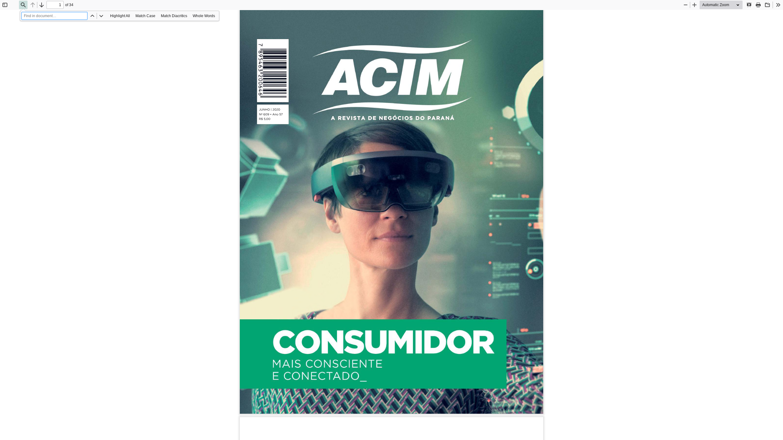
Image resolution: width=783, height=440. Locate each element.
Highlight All (120, 16)
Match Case (145, 16)
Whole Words (204, 16)
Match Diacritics (174, 16)
